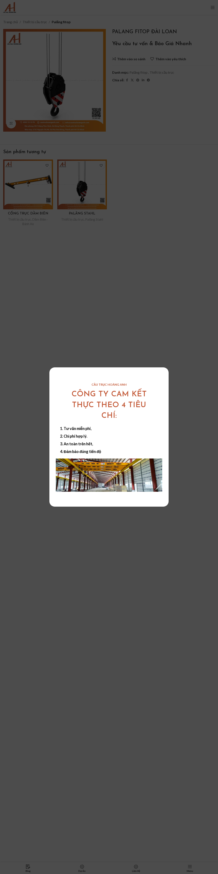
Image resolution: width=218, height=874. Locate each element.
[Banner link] (109, 475)
